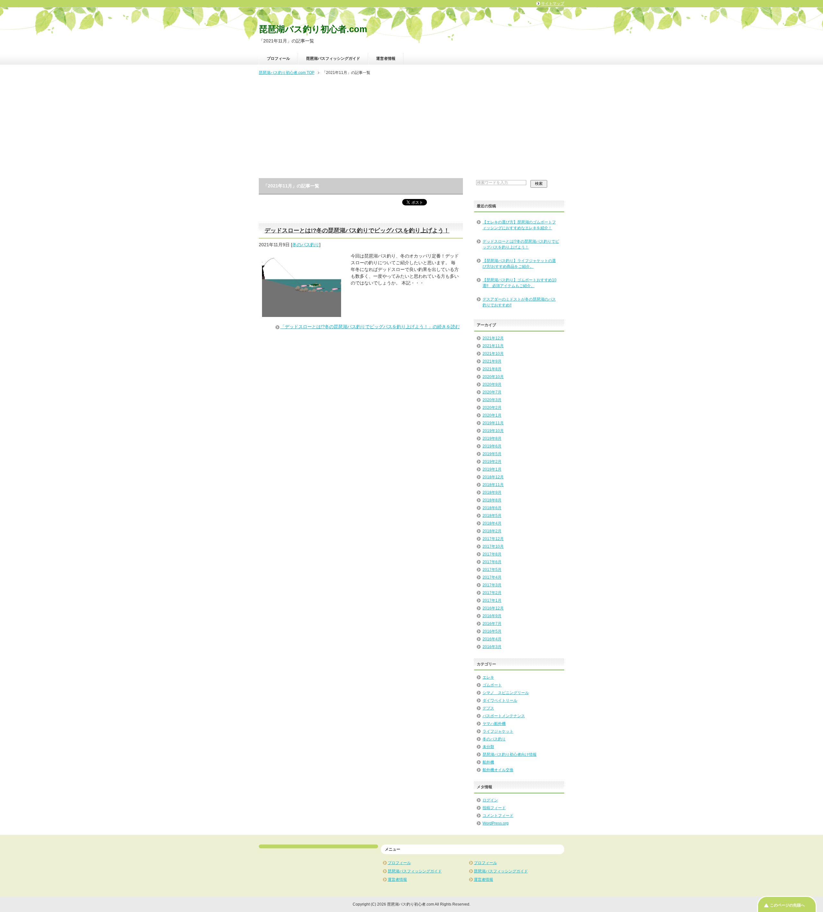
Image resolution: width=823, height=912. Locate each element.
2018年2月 (492, 531)
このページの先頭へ (787, 905)
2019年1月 (492, 469)
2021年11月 (493, 346)
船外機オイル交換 (498, 770)
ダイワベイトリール (500, 700)
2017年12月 (493, 539)
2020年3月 (492, 400)
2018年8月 (492, 500)
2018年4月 (492, 523)
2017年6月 (492, 562)
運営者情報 (385, 58)
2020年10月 (493, 377)
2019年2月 (492, 461)
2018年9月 (492, 492)
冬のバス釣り (305, 244)
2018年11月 (493, 485)
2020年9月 (492, 384)
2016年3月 (492, 647)
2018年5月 (492, 515)
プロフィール (278, 58)
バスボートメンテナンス (504, 716)
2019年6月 (492, 446)
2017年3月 (492, 585)
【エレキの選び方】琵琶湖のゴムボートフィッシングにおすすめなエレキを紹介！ (519, 225)
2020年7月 (492, 392)
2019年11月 (493, 423)
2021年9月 (492, 361)
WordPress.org (496, 823)
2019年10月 (493, 431)
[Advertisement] (411, 127)
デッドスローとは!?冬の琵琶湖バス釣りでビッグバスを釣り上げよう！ (357, 230)
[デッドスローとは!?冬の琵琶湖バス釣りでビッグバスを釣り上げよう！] (301, 313)
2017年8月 (492, 554)
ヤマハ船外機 (494, 723)
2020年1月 (492, 415)
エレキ (488, 677)
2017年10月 (493, 546)
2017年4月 (492, 577)
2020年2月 (492, 407)
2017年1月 (492, 600)
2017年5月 (492, 569)
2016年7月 (492, 623)
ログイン (490, 800)
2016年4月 (492, 639)
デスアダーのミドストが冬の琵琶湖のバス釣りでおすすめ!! (519, 302)
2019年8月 (492, 438)
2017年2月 (492, 593)
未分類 (488, 747)
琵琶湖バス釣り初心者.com (313, 29)
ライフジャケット (498, 731)
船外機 (488, 762)
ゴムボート (492, 685)
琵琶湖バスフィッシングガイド (333, 58)
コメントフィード (498, 815)
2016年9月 (492, 616)
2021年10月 (493, 353)
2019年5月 (492, 454)
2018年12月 (493, 477)
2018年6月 (492, 508)
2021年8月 (492, 369)
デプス (488, 708)
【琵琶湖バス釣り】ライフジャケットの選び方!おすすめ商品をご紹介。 (519, 263)
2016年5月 (492, 631)
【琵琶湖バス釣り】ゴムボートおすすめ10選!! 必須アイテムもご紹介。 (519, 283)
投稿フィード (494, 808)
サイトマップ (552, 3)
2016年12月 (493, 608)
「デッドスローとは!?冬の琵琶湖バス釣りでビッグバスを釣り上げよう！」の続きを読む (370, 326)
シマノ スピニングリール (506, 693)
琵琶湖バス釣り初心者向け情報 (510, 754)
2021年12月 (493, 338)
